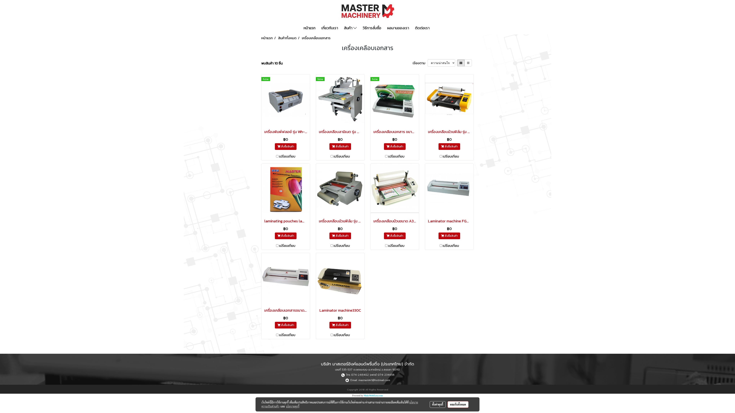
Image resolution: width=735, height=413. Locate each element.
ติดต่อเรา (422, 28)
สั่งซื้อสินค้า (287, 147)
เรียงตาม (420, 63)
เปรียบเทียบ (287, 156)
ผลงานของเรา (398, 28)
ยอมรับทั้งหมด (458, 404)
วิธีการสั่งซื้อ (372, 28)
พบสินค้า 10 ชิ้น (272, 63)
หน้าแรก (309, 28)
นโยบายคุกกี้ (292, 406)
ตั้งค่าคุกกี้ (437, 404)
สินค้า (348, 28)
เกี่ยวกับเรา (329, 28)
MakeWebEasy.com (373, 395)
